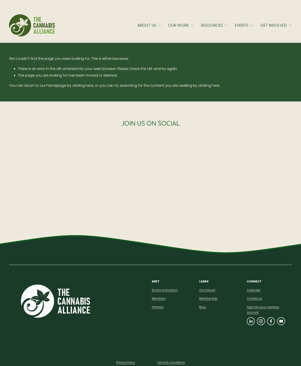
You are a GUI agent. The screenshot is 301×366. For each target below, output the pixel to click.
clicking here (82, 85)
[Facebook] (271, 321)
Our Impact (207, 290)
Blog (202, 307)
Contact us (254, 298)
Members (159, 298)
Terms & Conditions (171, 362)
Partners (158, 307)
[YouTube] (281, 321)
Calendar (253, 290)
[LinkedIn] (251, 321)
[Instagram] (261, 321)
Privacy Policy (125, 362)
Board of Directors (165, 290)
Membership (208, 298)
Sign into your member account (263, 309)
